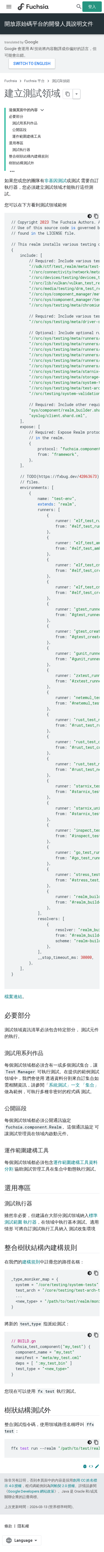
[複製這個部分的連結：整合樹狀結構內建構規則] (82, 1248)
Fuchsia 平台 (34, 81)
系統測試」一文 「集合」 (74, 1085)
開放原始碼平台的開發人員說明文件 (48, 23)
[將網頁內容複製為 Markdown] (68, 94)
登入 (92, 6)
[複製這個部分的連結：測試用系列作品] (48, 1053)
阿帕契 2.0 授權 (62, 1486)
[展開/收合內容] (42, 110)
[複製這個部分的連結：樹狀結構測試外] (56, 1410)
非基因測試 (55, 180)
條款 (8, 1526)
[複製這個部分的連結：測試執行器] (37, 1204)
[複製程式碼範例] (96, 216)
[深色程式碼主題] (89, 216)
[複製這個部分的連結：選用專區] (36, 1188)
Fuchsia (10, 81)
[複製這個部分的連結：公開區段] (32, 1109)
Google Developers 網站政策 (31, 1491)
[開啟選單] (8, 6)
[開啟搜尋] (79, 6)
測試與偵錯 (61, 81)
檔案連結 (13, 996)
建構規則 (31, 1262)
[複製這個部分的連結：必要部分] (36, 1016)
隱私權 (23, 1526)
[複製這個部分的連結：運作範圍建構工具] (54, 1151)
